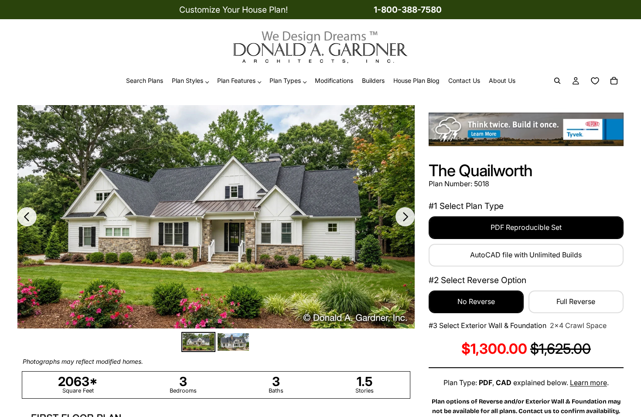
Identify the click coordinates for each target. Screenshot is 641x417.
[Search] (557, 81)
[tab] (198, 342)
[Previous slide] (27, 216)
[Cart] (614, 81)
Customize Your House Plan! (233, 9)
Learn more (588, 382)
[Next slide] (405, 216)
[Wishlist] (594, 81)
